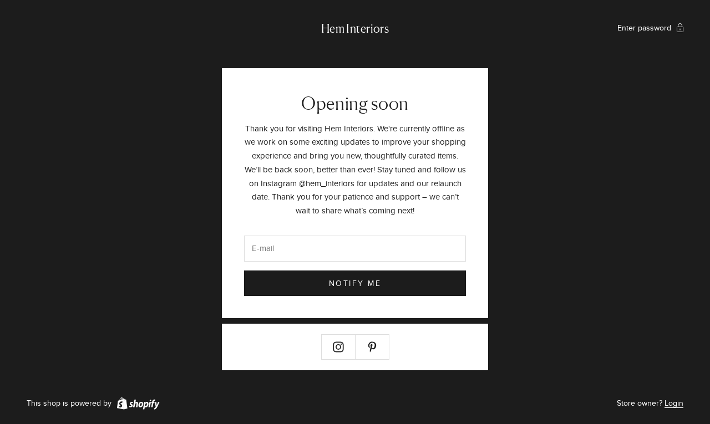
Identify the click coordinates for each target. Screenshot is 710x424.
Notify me (355, 283)
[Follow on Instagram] (338, 347)
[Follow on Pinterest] (372, 347)
